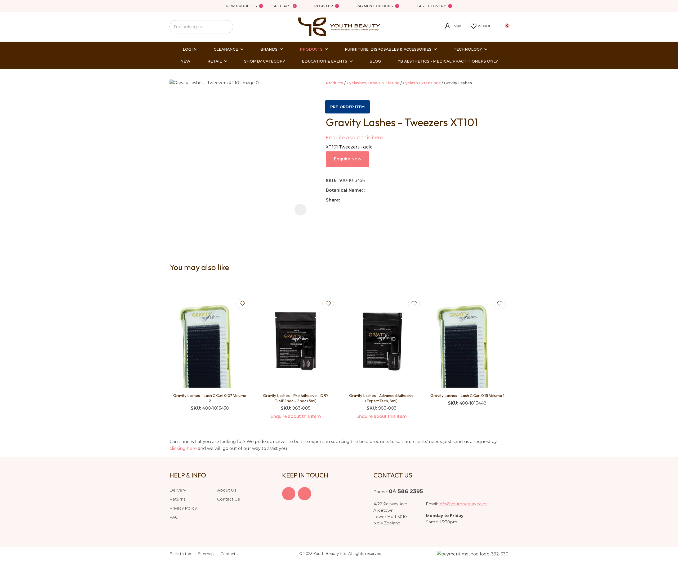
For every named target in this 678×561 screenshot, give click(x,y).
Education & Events (324, 61)
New (185, 61)
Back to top (180, 553)
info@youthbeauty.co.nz (463, 503)
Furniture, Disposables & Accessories (388, 49)
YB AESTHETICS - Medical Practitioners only (448, 61)
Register (323, 6)
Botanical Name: (345, 190)
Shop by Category (264, 61)
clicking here (183, 448)
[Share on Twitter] (350, 200)
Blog (375, 61)
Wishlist (484, 26)
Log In (190, 49)
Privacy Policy (183, 508)
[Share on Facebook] (343, 200)
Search (226, 26)
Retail (214, 61)
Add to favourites (242, 303)
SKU (330, 180)
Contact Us (228, 499)
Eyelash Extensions (422, 83)
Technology (468, 49)
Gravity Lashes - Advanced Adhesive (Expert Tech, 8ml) (381, 398)
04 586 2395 (406, 491)
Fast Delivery (431, 6)
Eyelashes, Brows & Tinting (373, 83)
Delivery (178, 490)
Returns (177, 499)
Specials (282, 6)
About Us (226, 490)
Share (332, 200)
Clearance (226, 49)
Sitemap (206, 553)
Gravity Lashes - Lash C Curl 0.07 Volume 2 (209, 398)
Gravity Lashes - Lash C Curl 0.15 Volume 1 (467, 395)
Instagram (304, 493)
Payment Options (374, 6)
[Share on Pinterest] (366, 200)
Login (453, 26)
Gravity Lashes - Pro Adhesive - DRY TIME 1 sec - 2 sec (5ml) (295, 398)
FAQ (174, 517)
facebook (288, 493)
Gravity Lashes (458, 83)
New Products (241, 6)
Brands (269, 49)
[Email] (359, 200)
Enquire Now (347, 158)
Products (311, 49)
